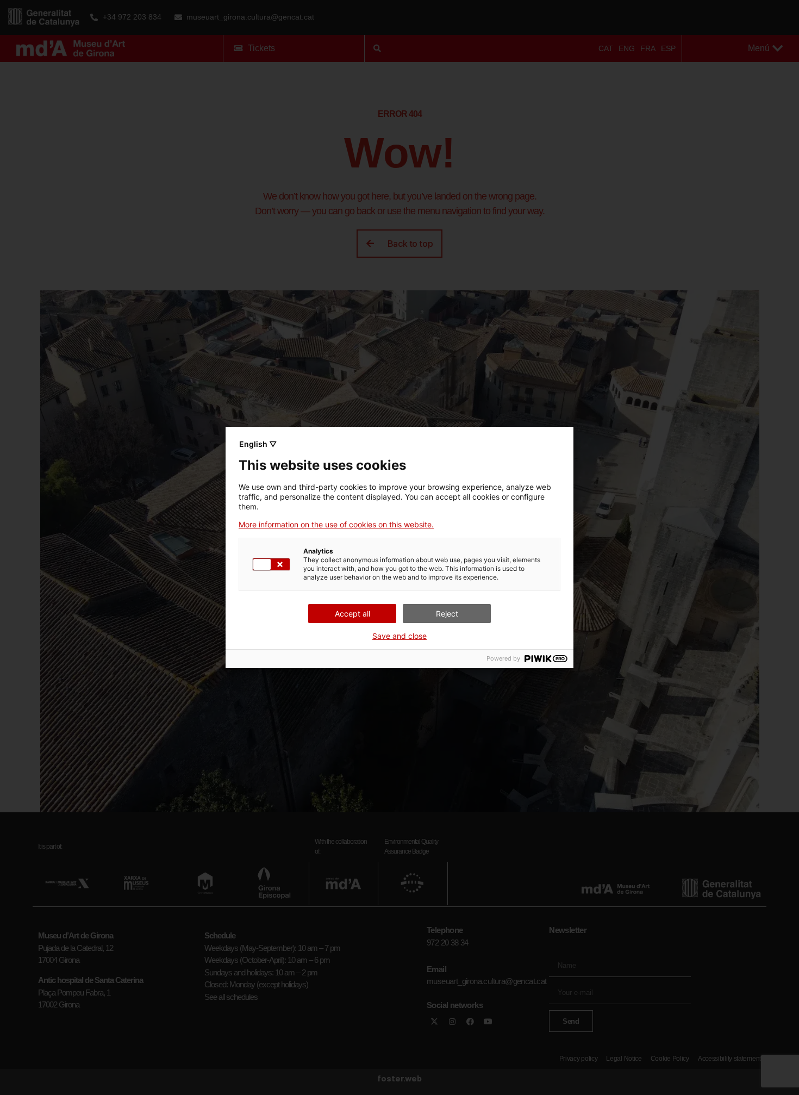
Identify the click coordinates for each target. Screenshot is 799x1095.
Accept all (352, 613)
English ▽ (258, 444)
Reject (447, 613)
